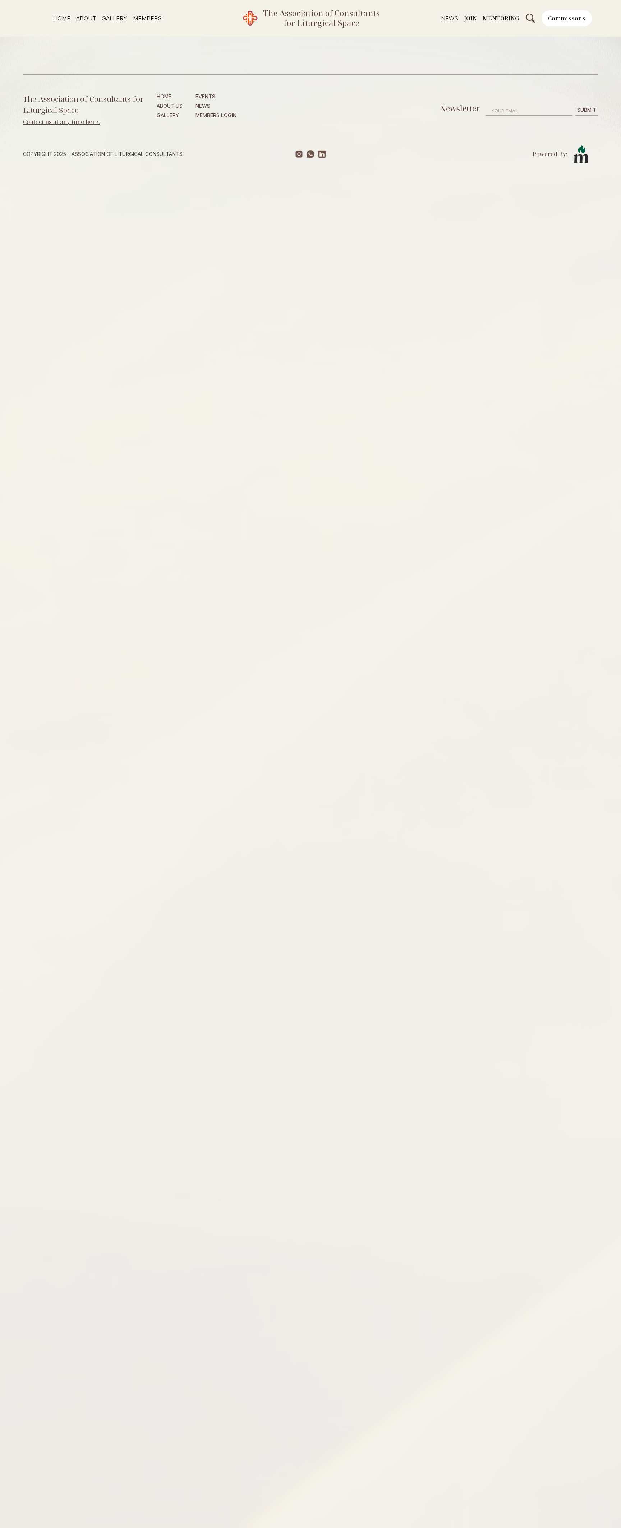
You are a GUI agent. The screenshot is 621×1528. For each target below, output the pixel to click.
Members (147, 18)
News (449, 18)
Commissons (566, 18)
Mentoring (501, 18)
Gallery (114, 18)
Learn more (82, 311)
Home (61, 18)
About (86, 18)
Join (470, 18)
